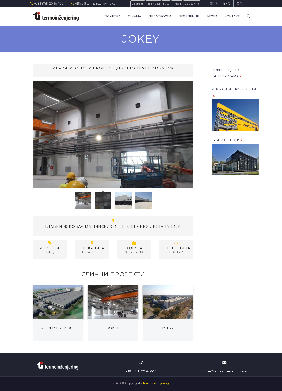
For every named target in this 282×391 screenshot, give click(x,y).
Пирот (176, 3)
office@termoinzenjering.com (97, 3)
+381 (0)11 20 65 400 (49, 3)
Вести (211, 16)
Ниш (166, 3)
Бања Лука (191, 3)
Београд (138, 3)
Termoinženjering (156, 383)
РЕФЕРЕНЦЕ (189, 16)
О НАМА (134, 16)
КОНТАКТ (232, 16)
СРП (240, 3)
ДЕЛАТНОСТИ (160, 16)
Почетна (113, 16)
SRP (213, 3)
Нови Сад (153, 3)
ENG (226, 3)
